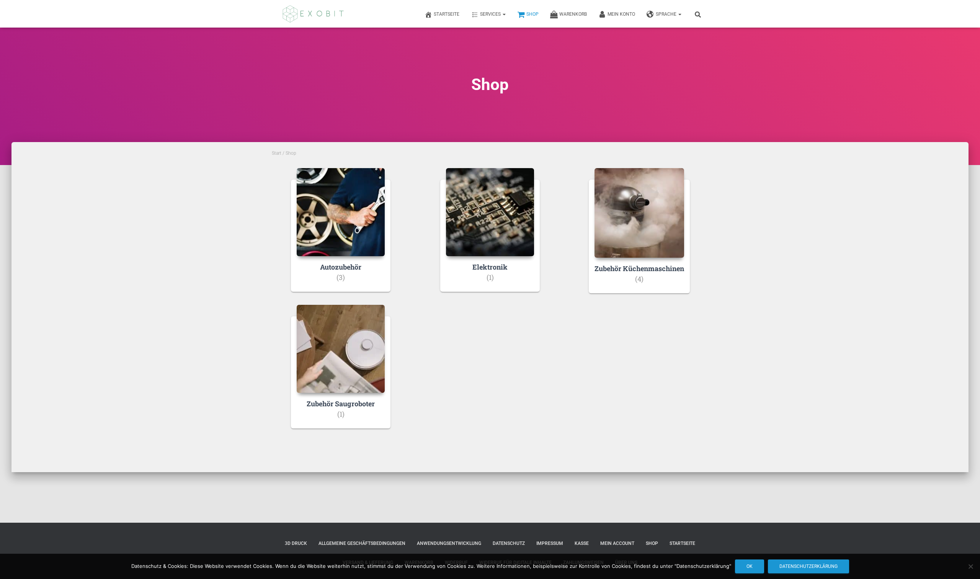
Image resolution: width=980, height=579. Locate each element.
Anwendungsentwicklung (449, 543)
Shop (532, 14)
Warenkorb (573, 14)
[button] (504, 14)
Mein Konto (621, 14)
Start (276, 153)
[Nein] (970, 566)
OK (749, 566)
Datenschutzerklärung (808, 566)
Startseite (446, 14)
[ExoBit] (313, 13)
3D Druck (296, 543)
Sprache (667, 14)
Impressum (549, 543)
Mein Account (617, 543)
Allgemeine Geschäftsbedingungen (361, 543)
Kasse (582, 543)
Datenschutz (509, 543)
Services (491, 14)
